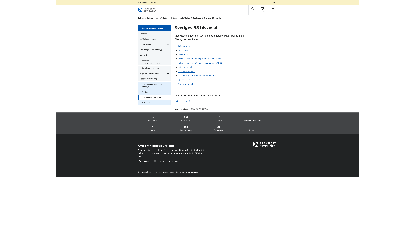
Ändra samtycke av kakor (164, 172)
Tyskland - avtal (185, 84)
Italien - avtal (184, 54)
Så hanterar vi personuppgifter (188, 172)
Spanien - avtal (185, 80)
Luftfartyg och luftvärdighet (158, 18)
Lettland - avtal (185, 67)
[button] (253, 10)
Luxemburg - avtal (186, 71)
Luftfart (141, 18)
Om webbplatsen (145, 172)
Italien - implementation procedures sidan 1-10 (199, 59)
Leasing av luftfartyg (181, 18)
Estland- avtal (184, 46)
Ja (180, 101)
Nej (189, 101)
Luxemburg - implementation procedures (197, 75)
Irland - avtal (184, 50)
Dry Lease (197, 18)
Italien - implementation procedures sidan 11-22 (200, 63)
